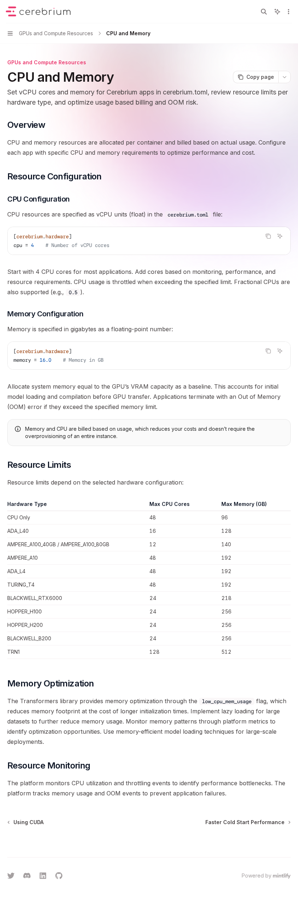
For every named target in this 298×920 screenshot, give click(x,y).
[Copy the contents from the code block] (268, 236)
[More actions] (288, 12)
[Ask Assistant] (280, 236)
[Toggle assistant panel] (277, 11)
